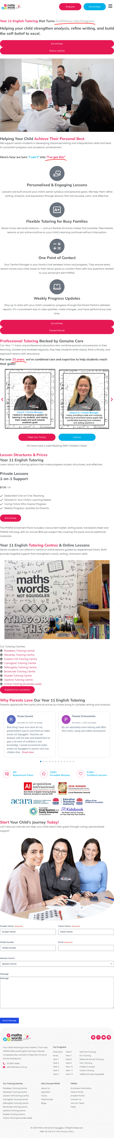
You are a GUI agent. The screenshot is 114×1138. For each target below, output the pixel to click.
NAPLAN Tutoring (88, 1052)
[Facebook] (93, 1037)
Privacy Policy (67, 1132)
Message (4, 974)
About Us (45, 1088)
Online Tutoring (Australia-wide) (17, 1118)
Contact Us (76, 1099)
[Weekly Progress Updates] (57, 286)
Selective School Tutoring (91, 1059)
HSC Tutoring (86, 1063)
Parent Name (69, 926)
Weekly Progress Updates (57, 298)
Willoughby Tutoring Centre (15, 1103)
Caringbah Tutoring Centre (15, 1099)
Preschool (57, 1052)
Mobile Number (7, 942)
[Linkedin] (109, 1037)
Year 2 (56, 1063)
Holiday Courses (87, 1067)
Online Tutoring (87, 1070)
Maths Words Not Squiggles (51, 1128)
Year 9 (69, 1063)
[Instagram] (98, 1037)
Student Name (11, 926)
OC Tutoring (85, 1056)
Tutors (44, 1096)
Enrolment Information (81, 1088)
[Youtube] (103, 1037)
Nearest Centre (7, 958)
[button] (2, 399)
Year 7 (69, 1056)
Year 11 (69, 1070)
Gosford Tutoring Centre (14, 1111)
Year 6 (69, 1052)
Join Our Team (77, 1103)
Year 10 (69, 1067)
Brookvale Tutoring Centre (15, 1107)
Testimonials (47, 1099)
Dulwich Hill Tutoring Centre (16, 1096)
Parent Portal (77, 1092)
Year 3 (56, 1067)
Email (65, 942)
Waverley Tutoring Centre (15, 1092)
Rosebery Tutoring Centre (15, 1088)
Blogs (43, 1103)
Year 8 (69, 1059)
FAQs (73, 1107)
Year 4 (56, 1070)
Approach (45, 1092)
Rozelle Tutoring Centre (14, 1114)
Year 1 (56, 1059)
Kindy (55, 1056)
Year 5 (56, 1074)
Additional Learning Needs (92, 1074)
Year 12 (69, 1074)
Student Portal (77, 1096)
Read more (28, 752)
